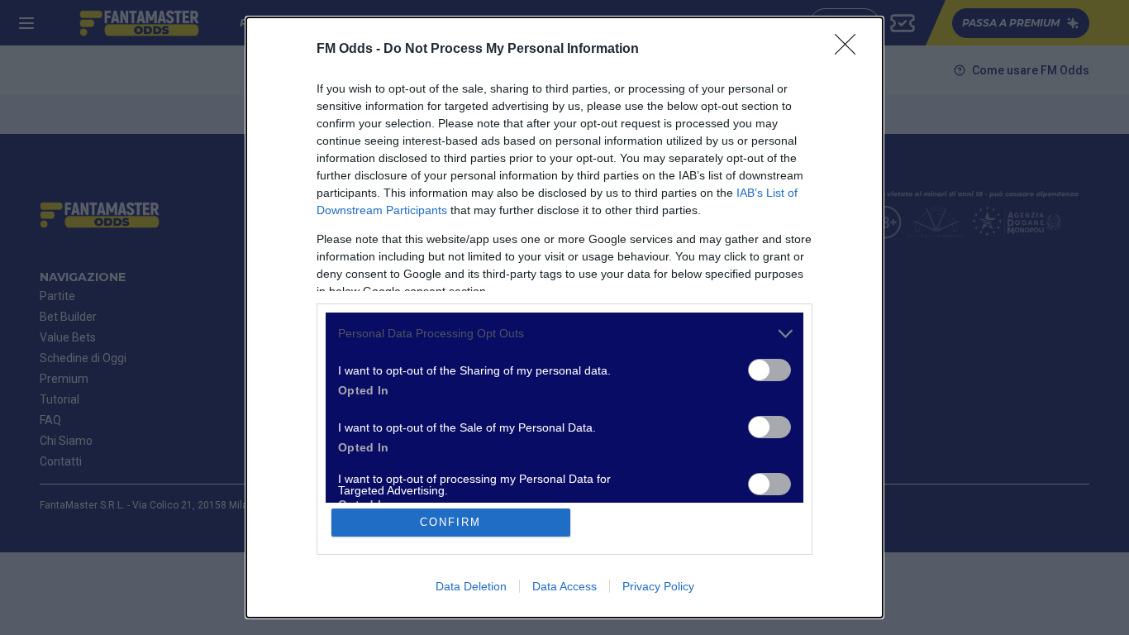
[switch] (769, 370)
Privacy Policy (658, 586)
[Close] (850, 49)
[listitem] (564, 333)
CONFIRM (450, 522)
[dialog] (564, 317)
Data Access (564, 586)
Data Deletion (471, 586)
